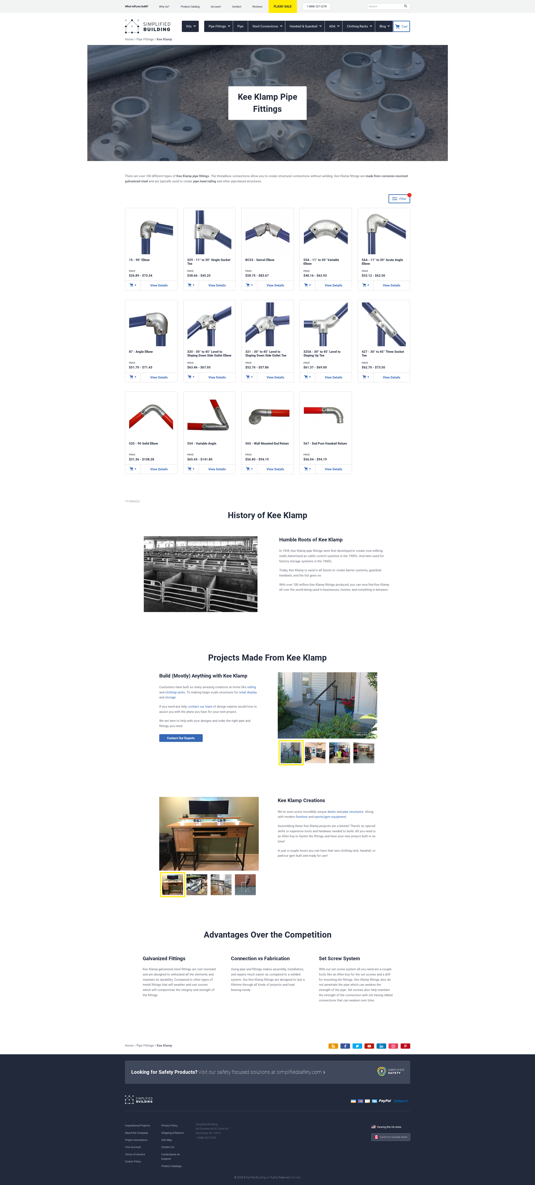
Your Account (133, 1147)
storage (170, 697)
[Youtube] (369, 1046)
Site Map (166, 1140)
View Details (159, 285)
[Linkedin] (381, 1046)
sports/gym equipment (330, 817)
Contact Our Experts (181, 738)
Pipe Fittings (218, 26)
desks (331, 812)
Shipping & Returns (172, 1132)
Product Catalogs (171, 1166)
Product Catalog (190, 6)
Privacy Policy (169, 1125)
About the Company (136, 1132)
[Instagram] (393, 1046)
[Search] (405, 6)
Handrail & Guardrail (304, 26)
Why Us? (164, 6)
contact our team (200, 706)
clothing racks (175, 692)
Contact (236, 6)
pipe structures (353, 812)
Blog (383, 26)
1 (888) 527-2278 (317, 6)
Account (216, 6)
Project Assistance (136, 1140)
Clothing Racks (358, 26)
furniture (302, 817)
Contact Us (167, 1147)
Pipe (240, 26)
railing (251, 687)
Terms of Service (135, 1154)
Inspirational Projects (137, 1125)
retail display (248, 692)
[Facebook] (345, 1046)
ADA (332, 26)
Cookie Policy (133, 1161)
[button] (291, 752)
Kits (189, 26)
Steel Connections (265, 26)
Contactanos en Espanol (170, 1156)
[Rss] (333, 1046)
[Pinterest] (405, 1046)
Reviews (257, 6)
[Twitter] (357, 1046)
